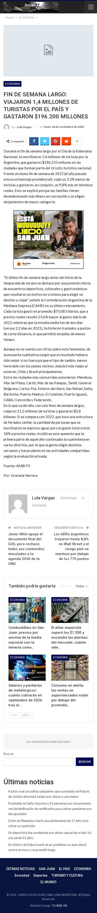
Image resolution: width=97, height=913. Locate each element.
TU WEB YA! (59, 905)
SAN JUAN (47, 869)
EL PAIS (64, 869)
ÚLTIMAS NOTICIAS (20, 869)
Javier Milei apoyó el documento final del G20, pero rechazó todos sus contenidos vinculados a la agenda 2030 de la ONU (26, 549)
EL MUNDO (48, 882)
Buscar (9, 754)
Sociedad (21, 875)
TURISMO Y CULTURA (67, 875)
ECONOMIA (12, 83)
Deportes (40, 875)
